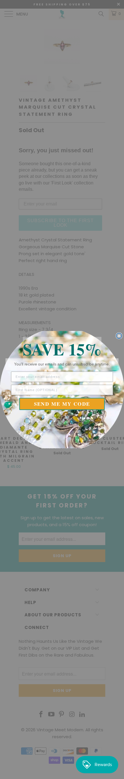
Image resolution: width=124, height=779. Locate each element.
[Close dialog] (119, 335)
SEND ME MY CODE (62, 403)
